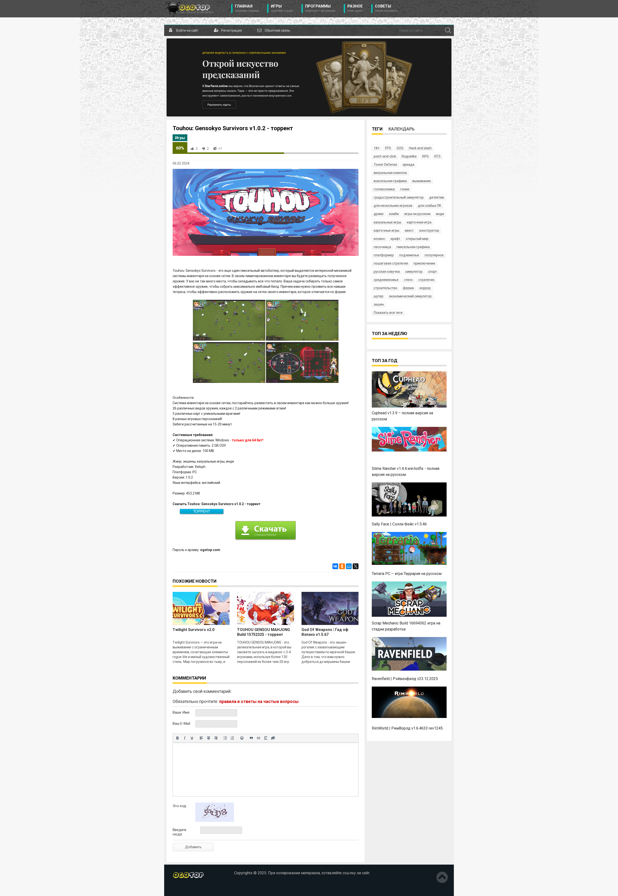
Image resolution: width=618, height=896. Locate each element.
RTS (437, 156)
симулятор (413, 271)
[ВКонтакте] (335, 566)
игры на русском (417, 214)
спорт (432, 271)
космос (379, 239)
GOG (400, 148)
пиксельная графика (413, 247)
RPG (425, 156)
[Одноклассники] (342, 566)
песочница (382, 247)
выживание (421, 181)
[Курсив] (184, 738)
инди (440, 214)
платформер (384, 255)
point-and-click (385, 156)
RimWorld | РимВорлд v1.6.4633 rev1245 (407, 728)
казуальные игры (387, 222)
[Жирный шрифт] (177, 738)
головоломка (384, 189)
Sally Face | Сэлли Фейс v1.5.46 (399, 524)
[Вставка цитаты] (251, 738)
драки (378, 214)
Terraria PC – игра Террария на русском (407, 573)
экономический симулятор (410, 296)
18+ (376, 148)
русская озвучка (387, 271)
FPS (388, 148)
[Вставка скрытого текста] (273, 738)
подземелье (409, 255)
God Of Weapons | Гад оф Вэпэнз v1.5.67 (325, 632)
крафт (395, 239)
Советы (386, 8)
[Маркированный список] (225, 738)
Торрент (201, 511)
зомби (394, 214)
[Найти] (448, 30)
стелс (408, 280)
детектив (436, 197)
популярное (434, 255)
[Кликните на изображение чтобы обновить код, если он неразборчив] (214, 820)
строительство (385, 288)
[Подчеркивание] (192, 738)
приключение (424, 263)
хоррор (425, 288)
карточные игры (386, 230)
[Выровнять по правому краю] (215, 738)
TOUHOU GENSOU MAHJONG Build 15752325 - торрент (263, 632)
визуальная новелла (390, 173)
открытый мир (417, 239)
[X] (355, 566)
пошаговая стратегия (391, 263)
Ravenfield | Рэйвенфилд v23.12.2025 (405, 678)
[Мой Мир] (349, 566)
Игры (282, 8)
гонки (404, 189)
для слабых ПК (429, 206)
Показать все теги (388, 313)
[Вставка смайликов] (242, 738)
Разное (355, 8)
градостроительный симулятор (399, 197)
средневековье (386, 280)
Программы (320, 8)
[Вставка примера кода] (258, 738)
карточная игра (419, 222)
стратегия (426, 280)
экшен (379, 304)
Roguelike (409, 156)
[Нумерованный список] (232, 738)
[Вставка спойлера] (265, 738)
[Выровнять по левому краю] (201, 738)
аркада (408, 164)
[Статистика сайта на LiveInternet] (183, 888)
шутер (378, 296)
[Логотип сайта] (189, 8)
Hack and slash (420, 148)
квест (409, 230)
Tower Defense (385, 164)
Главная (247, 8)
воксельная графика (390, 181)
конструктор (429, 230)
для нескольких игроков (393, 206)
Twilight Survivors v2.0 (193, 629)
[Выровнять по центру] (208, 738)
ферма (408, 288)
